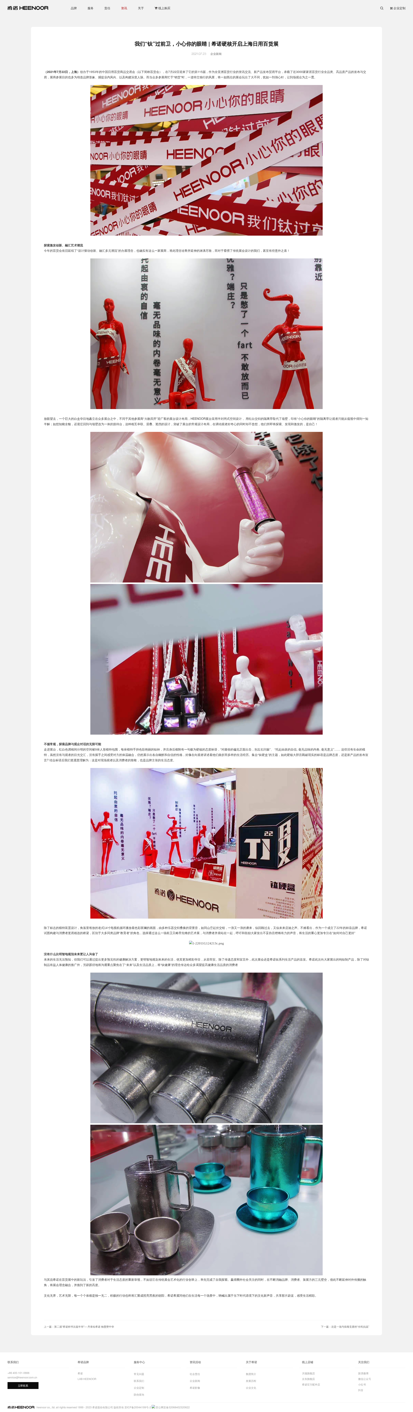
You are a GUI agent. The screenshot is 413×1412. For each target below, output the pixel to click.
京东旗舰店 (308, 1379)
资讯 (124, 8)
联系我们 (139, 1381)
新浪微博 (363, 1373)
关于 (141, 8)
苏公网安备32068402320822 (173, 1407)
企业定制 (399, 8)
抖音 (360, 1390)
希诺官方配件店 (311, 1384)
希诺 (80, 1373)
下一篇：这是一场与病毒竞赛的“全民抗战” (345, 1326)
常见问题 (139, 1374)
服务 (91, 8)
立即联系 (23, 1385)
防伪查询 (139, 1394)
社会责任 (195, 1374)
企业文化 (251, 1387)
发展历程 (251, 1381)
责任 (107, 8)
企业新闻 (195, 1381)
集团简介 (251, 1374)
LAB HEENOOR (87, 1379)
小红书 (362, 1384)
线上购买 (164, 8)
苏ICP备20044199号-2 (138, 1407)
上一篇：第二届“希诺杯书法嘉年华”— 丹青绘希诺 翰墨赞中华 (79, 1326)
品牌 (74, 8)
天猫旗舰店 (308, 1373)
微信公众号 (364, 1379)
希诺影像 (195, 1387)
